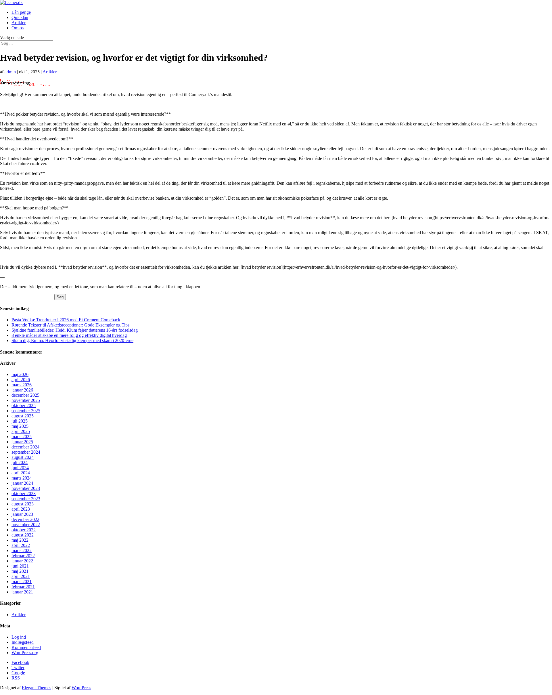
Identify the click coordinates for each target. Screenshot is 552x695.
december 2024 (25, 446)
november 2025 (26, 400)
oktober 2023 (24, 493)
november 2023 (26, 488)
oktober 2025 (24, 405)
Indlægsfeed (23, 642)
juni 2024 (20, 467)
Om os (18, 27)
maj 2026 (20, 374)
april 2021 (21, 576)
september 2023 (26, 498)
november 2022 (26, 524)
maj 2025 (20, 426)
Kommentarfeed (26, 647)
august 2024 (23, 457)
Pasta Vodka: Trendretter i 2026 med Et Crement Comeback (66, 319)
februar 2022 (23, 555)
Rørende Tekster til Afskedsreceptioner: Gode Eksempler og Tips (70, 324)
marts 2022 (22, 550)
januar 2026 (22, 389)
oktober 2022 (24, 529)
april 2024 (21, 472)
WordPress (81, 687)
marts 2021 (22, 581)
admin (10, 71)
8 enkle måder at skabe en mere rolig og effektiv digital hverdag (69, 335)
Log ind (19, 637)
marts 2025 (22, 436)
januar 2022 (22, 560)
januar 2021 (22, 591)
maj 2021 (20, 571)
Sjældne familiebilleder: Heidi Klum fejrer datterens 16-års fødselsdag (75, 330)
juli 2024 (20, 462)
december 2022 (25, 519)
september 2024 (26, 452)
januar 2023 (22, 514)
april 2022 (21, 545)
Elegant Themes (36, 687)
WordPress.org (25, 652)
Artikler (19, 22)
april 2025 (21, 431)
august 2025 (23, 415)
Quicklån (20, 17)
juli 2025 (20, 421)
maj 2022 (20, 540)
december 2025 (25, 395)
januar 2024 (22, 483)
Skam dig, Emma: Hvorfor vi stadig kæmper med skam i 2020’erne (72, 340)
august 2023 (23, 503)
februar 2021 (23, 586)
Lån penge (21, 12)
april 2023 (21, 509)
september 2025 (26, 410)
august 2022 (23, 534)
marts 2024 (22, 478)
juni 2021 (20, 566)
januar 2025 (22, 441)
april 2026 (21, 379)
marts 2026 (22, 384)
